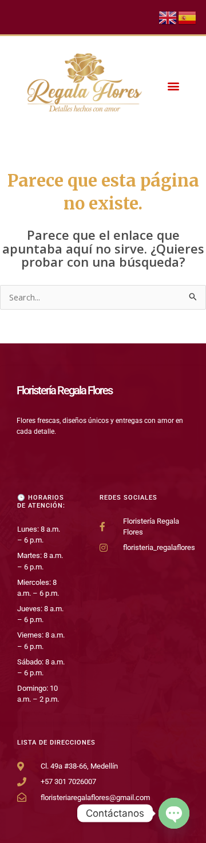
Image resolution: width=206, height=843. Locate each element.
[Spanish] (187, 16)
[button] (173, 86)
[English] (168, 16)
